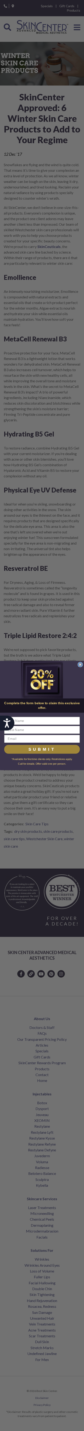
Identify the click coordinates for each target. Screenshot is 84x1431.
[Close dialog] (80, 664)
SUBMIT (42, 749)
